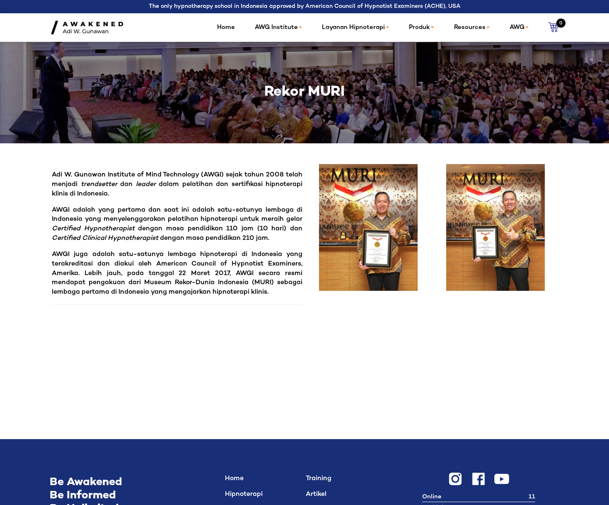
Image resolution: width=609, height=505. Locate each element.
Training (318, 479)
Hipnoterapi (244, 494)
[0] (553, 27)
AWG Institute (276, 27)
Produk (419, 27)
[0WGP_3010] (495, 228)
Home (226, 27)
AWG (517, 27)
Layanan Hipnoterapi (353, 27)
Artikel (316, 494)
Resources (470, 27)
